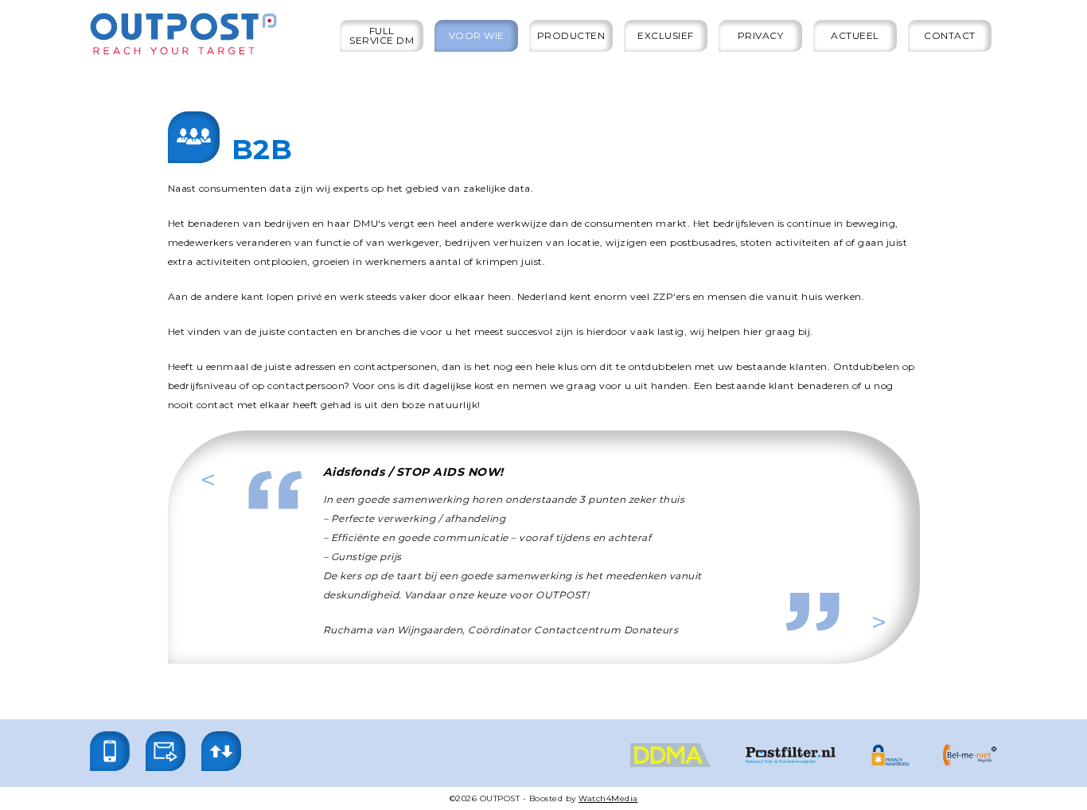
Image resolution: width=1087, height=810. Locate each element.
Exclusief (665, 35)
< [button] (233, 479)
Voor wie (477, 35)
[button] (110, 751)
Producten (571, 35)
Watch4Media (608, 798)
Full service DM (381, 35)
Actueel (855, 35)
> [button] (903, 622)
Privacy (761, 35)
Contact (950, 35)
